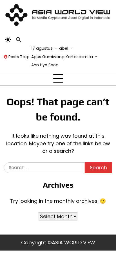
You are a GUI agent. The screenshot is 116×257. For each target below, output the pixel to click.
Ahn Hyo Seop (45, 65)
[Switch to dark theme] (8, 40)
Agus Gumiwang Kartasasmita (62, 57)
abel (63, 48)
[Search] (18, 39)
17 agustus (41, 48)
